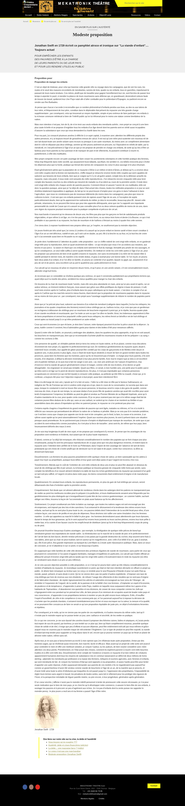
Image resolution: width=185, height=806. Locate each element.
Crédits (101, 799)
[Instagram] (32, 787)
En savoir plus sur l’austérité (71, 21)
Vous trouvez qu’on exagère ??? (62, 742)
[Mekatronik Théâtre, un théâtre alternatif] (26, 2)
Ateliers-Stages (61, 15)
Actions (91, 15)
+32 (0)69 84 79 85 (94, 791)
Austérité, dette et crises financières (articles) (68, 745)
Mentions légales (87, 799)
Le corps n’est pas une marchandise (64, 751)
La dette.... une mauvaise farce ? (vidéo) (66, 748)
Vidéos (147, 15)
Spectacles (78, 15)
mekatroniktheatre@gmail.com (95, 794)
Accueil (28, 15)
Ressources (136, 15)
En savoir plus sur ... (51, 21)
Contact (157, 15)
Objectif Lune (105, 15)
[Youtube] (38, 787)
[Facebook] (25, 787)
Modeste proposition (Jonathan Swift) (64, 754)
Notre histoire (43, 15)
